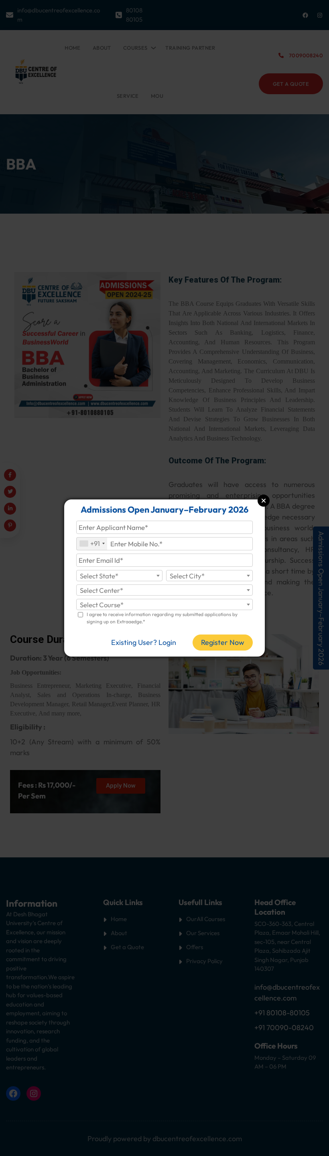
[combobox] (92, 544)
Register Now (222, 642)
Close (264, 501)
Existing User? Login (143, 642)
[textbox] (119, 576)
